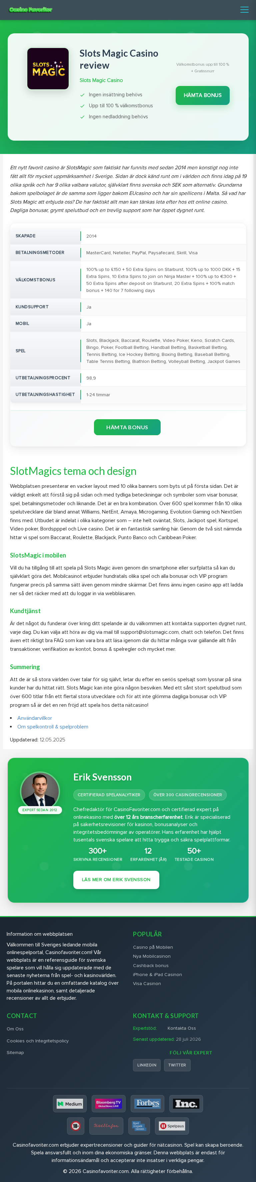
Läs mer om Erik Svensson (116, 879)
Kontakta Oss (182, 1028)
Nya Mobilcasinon (152, 956)
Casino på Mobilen (153, 947)
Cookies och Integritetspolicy (38, 1041)
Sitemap (15, 1052)
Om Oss (15, 1029)
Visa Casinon (147, 983)
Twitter (177, 1065)
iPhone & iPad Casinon (157, 974)
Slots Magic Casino (101, 80)
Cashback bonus (151, 965)
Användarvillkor (34, 718)
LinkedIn (146, 1065)
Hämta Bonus (203, 95)
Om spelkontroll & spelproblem (52, 726)
